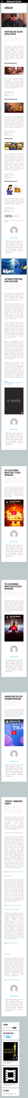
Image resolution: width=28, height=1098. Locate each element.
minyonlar (20, 40)
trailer (12, 705)
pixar (20, 287)
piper (17, 287)
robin (15, 480)
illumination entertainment (9, 40)
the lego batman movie (9, 481)
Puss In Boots (7, 811)
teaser (21, 480)
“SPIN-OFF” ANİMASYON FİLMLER (13, 802)
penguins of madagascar (17, 808)
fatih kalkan (16, 283)
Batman (20, 478)
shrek (12, 811)
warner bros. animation (9, 482)
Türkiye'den (7, 285)
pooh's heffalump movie (17, 810)
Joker (9, 480)
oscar (14, 287)
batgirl (17, 478)
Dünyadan (11, 478)
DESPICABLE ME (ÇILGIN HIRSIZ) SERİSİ (14, 32)
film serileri (13, 39)
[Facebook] (4, 1037)
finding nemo (19, 285)
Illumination (18, 39)
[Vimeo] (10, 1037)
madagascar (7, 808)
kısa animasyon (10, 287)
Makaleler (11, 37)
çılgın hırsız (18, 37)
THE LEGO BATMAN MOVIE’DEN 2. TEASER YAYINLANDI (13, 473)
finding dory (14, 285)
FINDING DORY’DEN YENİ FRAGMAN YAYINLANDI (13, 697)
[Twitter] (7, 1037)
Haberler (11, 702)
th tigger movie (20, 811)
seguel (6, 289)
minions (16, 40)
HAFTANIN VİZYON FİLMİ (10, 286)
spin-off (6, 41)
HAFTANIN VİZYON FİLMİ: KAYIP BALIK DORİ (13, 280)
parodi (12, 480)
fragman (6, 480)
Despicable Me (7, 39)
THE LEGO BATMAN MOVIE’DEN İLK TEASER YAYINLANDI (13, 586)
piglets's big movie (8, 810)
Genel (22, 283)
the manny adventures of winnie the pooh (13, 812)
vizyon (12, 289)
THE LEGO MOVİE (18, 481)
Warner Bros (13, 595)
